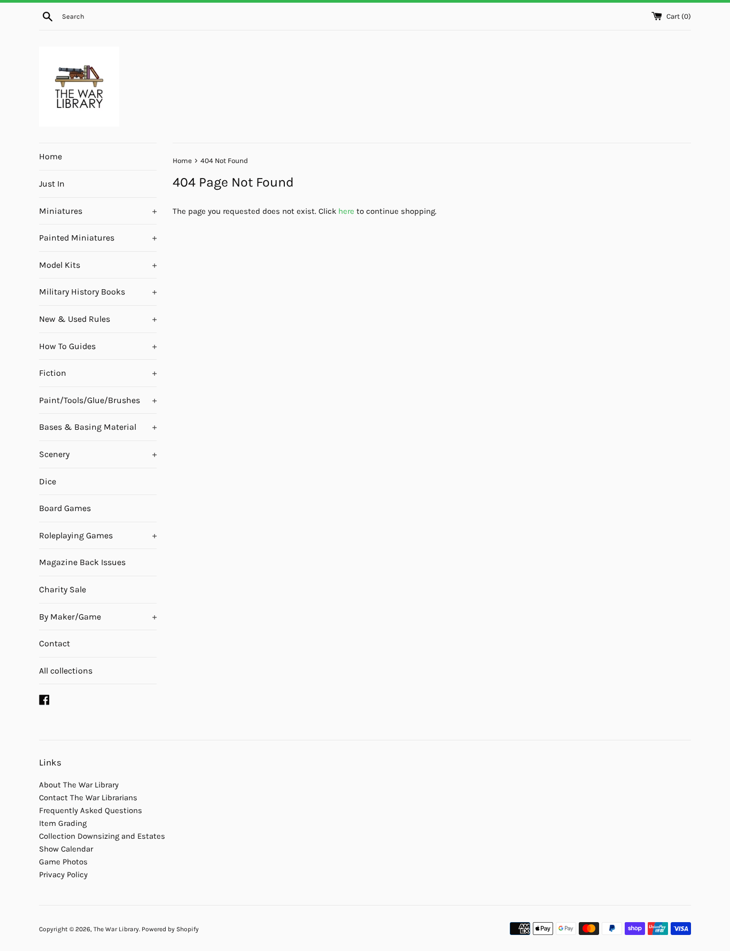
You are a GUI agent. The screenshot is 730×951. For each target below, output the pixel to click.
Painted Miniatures (98, 238)
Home (50, 156)
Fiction (98, 373)
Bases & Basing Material (98, 427)
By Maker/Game (98, 617)
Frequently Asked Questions (90, 810)
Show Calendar (66, 849)
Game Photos (63, 862)
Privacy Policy (63, 874)
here (346, 211)
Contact (54, 643)
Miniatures (98, 211)
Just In (52, 184)
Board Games (65, 508)
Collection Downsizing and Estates (102, 836)
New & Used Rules (98, 319)
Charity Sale (62, 589)
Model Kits (98, 265)
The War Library (116, 929)
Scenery (98, 454)
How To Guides (98, 346)
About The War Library (79, 785)
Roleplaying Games (98, 535)
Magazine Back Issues (82, 562)
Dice (47, 481)
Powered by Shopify (170, 929)
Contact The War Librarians (88, 797)
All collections (65, 671)
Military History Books (98, 292)
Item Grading (63, 823)
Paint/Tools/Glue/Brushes (98, 400)
